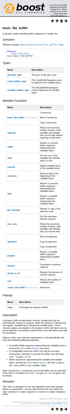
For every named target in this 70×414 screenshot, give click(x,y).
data (9, 193)
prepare (11, 255)
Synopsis (8, 39)
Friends (7, 295)
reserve (11, 266)
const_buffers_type (16, 81)
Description (10, 315)
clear (9, 158)
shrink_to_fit (13, 273)
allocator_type (14, 75)
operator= (12, 241)
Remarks (8, 381)
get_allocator (13, 210)
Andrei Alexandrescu (58, 16)
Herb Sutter (58, 14)
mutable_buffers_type (18, 90)
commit (11, 167)
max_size (12, 224)
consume (12, 176)
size (9, 281)
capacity (11, 133)
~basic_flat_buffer (16, 287)
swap (10, 307)
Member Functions (15, 100)
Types (6, 63)
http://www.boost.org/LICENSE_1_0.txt (53, 403)
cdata (10, 146)
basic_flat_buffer (15, 28)
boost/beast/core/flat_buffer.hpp (42, 44)
